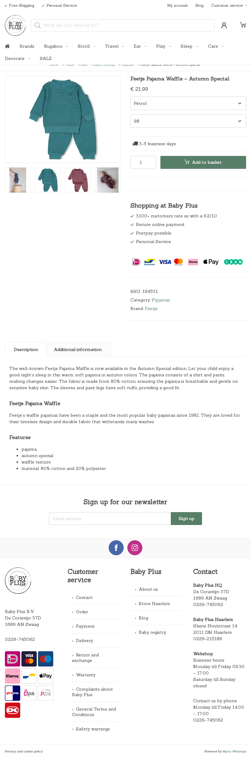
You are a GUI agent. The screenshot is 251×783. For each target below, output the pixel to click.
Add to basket (207, 162)
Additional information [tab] (78, 349)
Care (213, 46)
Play (161, 46)
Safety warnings (93, 729)
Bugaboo (54, 46)
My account (177, 5)
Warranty (86, 675)
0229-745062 (20, 639)
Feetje (151, 308)
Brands (27, 46)
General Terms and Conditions (94, 711)
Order (82, 612)
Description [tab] (26, 349)
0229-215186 (207, 638)
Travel (112, 46)
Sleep (187, 46)
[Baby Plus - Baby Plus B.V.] (15, 25)
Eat (138, 46)
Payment (85, 626)
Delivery (84, 640)
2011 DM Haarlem (212, 632)
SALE (46, 58)
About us (148, 589)
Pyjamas (161, 300)
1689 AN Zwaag (210, 598)
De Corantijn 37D (211, 591)
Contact (84, 597)
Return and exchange (85, 657)
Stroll (84, 46)
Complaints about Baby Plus (92, 691)
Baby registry (152, 632)
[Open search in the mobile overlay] (123, 25)
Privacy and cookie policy (24, 751)
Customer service (227, 5)
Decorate (15, 58)
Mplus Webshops (234, 751)
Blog (199, 5)
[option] (62, 119)
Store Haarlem (154, 603)
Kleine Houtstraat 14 (215, 626)
